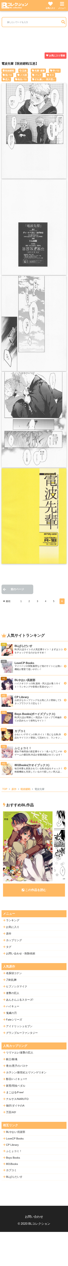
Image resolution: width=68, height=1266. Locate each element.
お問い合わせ (34, 1216)
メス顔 (23, 75)
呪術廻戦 (9, 70)
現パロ (8, 75)
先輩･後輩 (40, 70)
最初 (8, 601)
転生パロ (22, 79)
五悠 (24, 70)
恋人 (7, 79)
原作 (14, 789)
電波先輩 (39, 789)
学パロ (56, 70)
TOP (4, 789)
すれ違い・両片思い (45, 79)
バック (38, 75)
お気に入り (50, 8)
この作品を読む (35, 889)
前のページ (17, 589)
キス (51, 75)
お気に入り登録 (57, 55)
